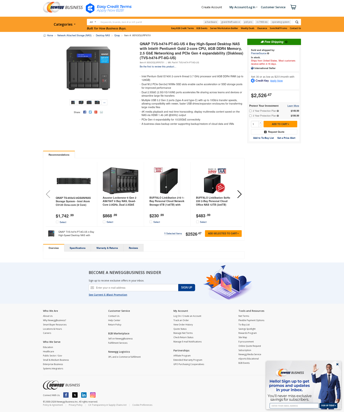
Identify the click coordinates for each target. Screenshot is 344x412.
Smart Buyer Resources (54, 324)
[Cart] (293, 7)
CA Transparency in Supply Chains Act (107, 404)
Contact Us (295, 28)
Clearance (262, 28)
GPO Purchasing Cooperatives (188, 364)
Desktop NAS (103, 35)
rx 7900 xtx (262, 21)
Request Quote (276, 131)
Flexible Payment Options (251, 320)
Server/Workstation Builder (224, 28)
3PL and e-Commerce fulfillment (124, 356)
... (104, 102)
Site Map (242, 337)
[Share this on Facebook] (84, 112)
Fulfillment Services (117, 342)
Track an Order (181, 320)
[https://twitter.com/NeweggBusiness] (75, 395)
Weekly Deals (247, 28)
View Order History (183, 324)
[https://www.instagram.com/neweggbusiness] (92, 395)
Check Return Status (183, 337)
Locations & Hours (52, 328)
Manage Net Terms (183, 333)
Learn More (293, 105)
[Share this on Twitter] (90, 112)
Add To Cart (280, 124)
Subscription (244, 350)
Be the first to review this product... (158, 66)
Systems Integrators (53, 368)
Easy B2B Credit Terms (182, 28)
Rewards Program (247, 333)
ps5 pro (248, 21)
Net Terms (243, 316)
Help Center (114, 320)
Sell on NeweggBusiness (120, 338)
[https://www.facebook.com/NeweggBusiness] (66, 395)
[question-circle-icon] (286, 42)
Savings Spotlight (246, 328)
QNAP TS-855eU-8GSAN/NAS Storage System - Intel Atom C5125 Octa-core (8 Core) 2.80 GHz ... (73, 203)
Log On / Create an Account (187, 316)
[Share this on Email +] (101, 112)
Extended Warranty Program (187, 359)
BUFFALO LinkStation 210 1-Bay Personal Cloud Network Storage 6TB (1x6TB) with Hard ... (166, 203)
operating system (281, 21)
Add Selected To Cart (223, 233)
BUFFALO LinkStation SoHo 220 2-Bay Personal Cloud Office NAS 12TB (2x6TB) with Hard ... (213, 203)
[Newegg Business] (61, 385)
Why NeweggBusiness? (54, 320)
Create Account (212, 7)
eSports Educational (248, 358)
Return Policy (114, 324)
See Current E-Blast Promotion (108, 294)
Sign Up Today (328, 405)
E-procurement (246, 341)
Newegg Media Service (249, 354)
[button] (239, 194)
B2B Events (202, 28)
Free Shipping (273, 42)
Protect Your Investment (264, 105)
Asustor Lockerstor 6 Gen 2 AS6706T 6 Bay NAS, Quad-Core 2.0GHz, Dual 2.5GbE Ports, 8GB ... (119, 203)
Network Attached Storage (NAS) (74, 35)
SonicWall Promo (278, 28)
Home (50, 35)
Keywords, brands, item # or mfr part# (121, 22)
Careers (47, 333)
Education (48, 347)
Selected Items (173, 233)
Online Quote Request (249, 345)
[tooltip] (268, 53)
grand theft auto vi (230, 21)
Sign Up (186, 287)
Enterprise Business (53, 364)
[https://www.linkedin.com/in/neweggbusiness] (84, 395)
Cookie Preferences (142, 404)
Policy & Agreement (53, 404)
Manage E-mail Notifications (187, 341)
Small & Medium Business (56, 359)
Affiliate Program (182, 355)
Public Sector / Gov (52, 355)
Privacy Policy (75, 404)
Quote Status (180, 328)
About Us (47, 316)
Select (63, 222)
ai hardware (211, 21)
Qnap (117, 35)
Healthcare (48, 351)
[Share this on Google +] (95, 112)
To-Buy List (244, 324)
